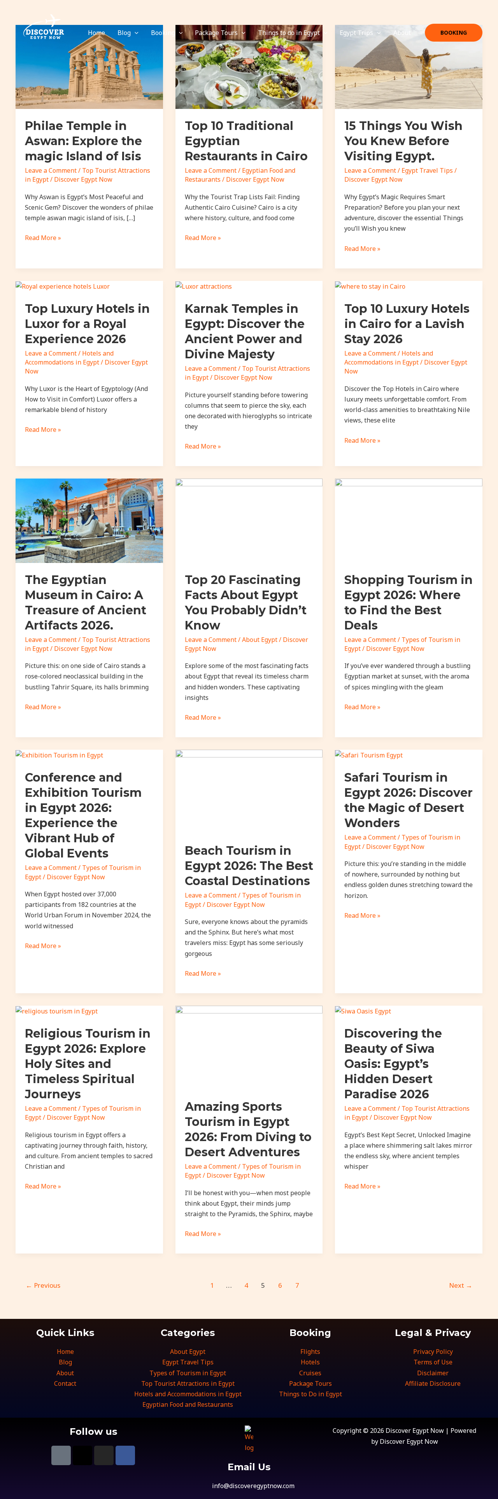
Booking (163, 32)
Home (96, 32)
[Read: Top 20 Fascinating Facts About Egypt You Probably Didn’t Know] (249, 520)
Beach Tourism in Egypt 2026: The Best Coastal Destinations (249, 865)
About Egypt (259, 639)
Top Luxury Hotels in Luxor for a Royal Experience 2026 (87, 324)
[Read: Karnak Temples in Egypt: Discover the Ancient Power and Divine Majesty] (203, 286)
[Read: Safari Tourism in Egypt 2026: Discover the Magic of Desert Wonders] (369, 754)
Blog (124, 32)
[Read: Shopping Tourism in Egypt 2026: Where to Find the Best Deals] (408, 520)
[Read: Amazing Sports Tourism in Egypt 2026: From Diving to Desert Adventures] (249, 1047)
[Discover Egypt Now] (42, 32)
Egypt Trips (356, 32)
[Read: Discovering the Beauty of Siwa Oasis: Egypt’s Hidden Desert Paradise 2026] (363, 1010)
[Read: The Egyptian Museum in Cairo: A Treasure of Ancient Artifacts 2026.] (89, 520)
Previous (43, 1285)
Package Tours (216, 32)
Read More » (43, 237)
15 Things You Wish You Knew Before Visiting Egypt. (403, 141)
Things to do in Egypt (289, 32)
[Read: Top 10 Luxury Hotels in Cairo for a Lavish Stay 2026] (370, 286)
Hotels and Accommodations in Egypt (69, 357)
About (402, 32)
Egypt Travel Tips (427, 170)
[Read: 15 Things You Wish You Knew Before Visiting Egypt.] (408, 66)
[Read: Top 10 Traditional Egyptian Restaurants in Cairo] (249, 66)
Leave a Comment (51, 170)
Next (460, 1285)
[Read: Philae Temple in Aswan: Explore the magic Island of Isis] (89, 66)
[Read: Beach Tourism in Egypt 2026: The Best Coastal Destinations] (249, 791)
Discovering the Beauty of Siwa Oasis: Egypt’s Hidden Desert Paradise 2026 (393, 1063)
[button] (135, 33)
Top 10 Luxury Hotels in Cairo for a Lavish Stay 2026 (407, 324)
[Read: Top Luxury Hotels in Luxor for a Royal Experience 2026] (63, 286)
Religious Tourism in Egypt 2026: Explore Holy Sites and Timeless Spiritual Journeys (88, 1063)
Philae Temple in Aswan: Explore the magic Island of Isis (83, 141)
